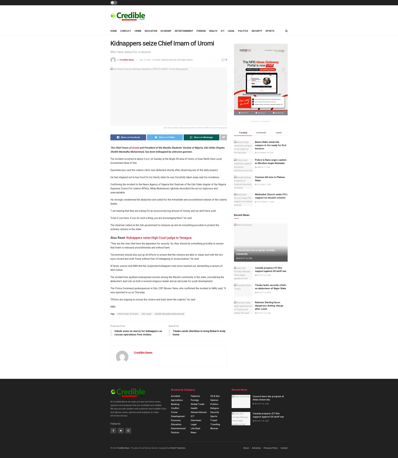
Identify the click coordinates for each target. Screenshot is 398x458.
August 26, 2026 (245, 258)
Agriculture (177, 400)
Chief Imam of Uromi (128, 314)
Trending (215, 424)
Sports (270, 31)
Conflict (125, 31)
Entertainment (184, 31)
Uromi (135, 147)
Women (214, 428)
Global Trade (197, 404)
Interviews (196, 420)
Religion (214, 408)
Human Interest (168, 60)
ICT (222, 31)
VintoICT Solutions (177, 448)
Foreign (201, 31)
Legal (231, 31)
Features (195, 396)
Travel (213, 420)
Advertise (256, 448)
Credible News (127, 60)
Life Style (181, 60)
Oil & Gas (215, 396)
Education (151, 31)
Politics (243, 31)
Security (257, 31)
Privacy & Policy (271, 448)
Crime (137, 31)
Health (213, 31)
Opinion (214, 400)
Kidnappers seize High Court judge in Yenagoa (159, 238)
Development (178, 416)
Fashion (175, 432)
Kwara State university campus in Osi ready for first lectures (270, 145)
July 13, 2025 (145, 60)
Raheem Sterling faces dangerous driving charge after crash (269, 305)
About (246, 448)
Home (113, 31)
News (190, 60)
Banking (175, 404)
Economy (166, 31)
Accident (175, 396)
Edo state (146, 314)
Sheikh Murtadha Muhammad (169, 314)
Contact (284, 448)
